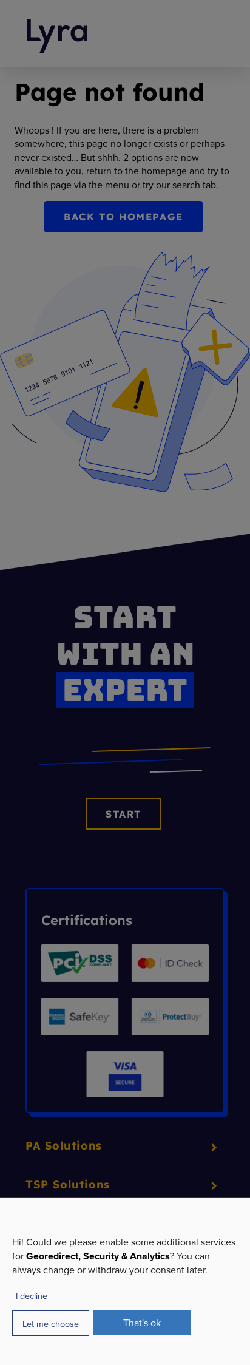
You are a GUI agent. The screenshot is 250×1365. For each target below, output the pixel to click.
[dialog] (125, 1281)
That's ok (142, 1322)
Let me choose (50, 1323)
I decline (31, 1295)
